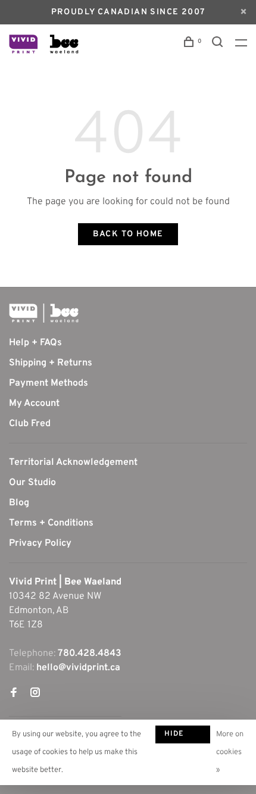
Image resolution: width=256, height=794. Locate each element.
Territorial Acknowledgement (73, 462)
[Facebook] (13, 694)
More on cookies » (229, 752)
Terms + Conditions (51, 523)
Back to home (128, 234)
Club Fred (30, 424)
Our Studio (32, 483)
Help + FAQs (35, 343)
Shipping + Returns (50, 363)
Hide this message (182, 736)
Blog (19, 503)
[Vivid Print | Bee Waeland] (44, 313)
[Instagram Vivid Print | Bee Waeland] (35, 694)
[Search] (219, 44)
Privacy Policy (40, 543)
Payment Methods (48, 383)
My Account (34, 403)
